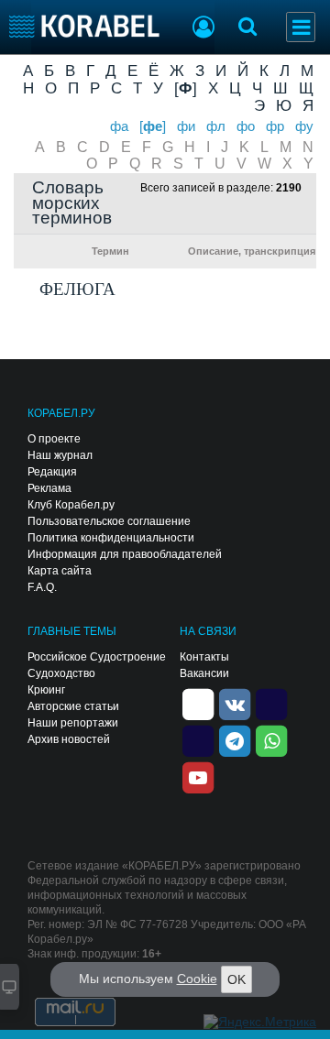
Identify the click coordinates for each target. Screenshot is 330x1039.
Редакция (52, 471)
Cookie (197, 978)
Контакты (204, 657)
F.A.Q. (42, 587)
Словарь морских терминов (72, 203)
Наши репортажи (73, 722)
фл (216, 126)
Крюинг (46, 690)
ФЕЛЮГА (77, 289)
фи (186, 126)
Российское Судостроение (97, 657)
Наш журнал (60, 455)
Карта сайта (60, 570)
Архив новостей (69, 739)
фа (119, 126)
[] (185, 88)
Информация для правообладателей (125, 554)
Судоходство (61, 673)
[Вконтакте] (234, 703)
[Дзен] (198, 703)
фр (275, 126)
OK (236, 979)
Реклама (50, 488)
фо (245, 126)
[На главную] (84, 26)
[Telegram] (234, 739)
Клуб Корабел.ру (71, 504)
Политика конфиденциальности (111, 537)
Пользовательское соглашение (109, 521)
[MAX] (198, 739)
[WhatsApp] (271, 739)
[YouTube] (198, 776)
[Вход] (203, 29)
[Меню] (300, 27)
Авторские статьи (73, 706)
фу (304, 126)
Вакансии (204, 673)
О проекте (54, 438)
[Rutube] (271, 703)
